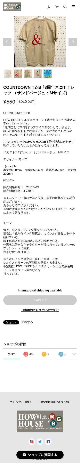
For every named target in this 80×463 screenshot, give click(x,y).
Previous (7, 42)
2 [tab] (18, 73)
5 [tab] (47, 73)
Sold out (40, 300)
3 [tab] (28, 73)
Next (73, 42)
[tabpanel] (40, 42)
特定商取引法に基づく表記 (55, 402)
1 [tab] (8, 73)
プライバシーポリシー (22, 402)
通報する (27, 322)
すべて (11, 354)
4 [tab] (38, 73)
